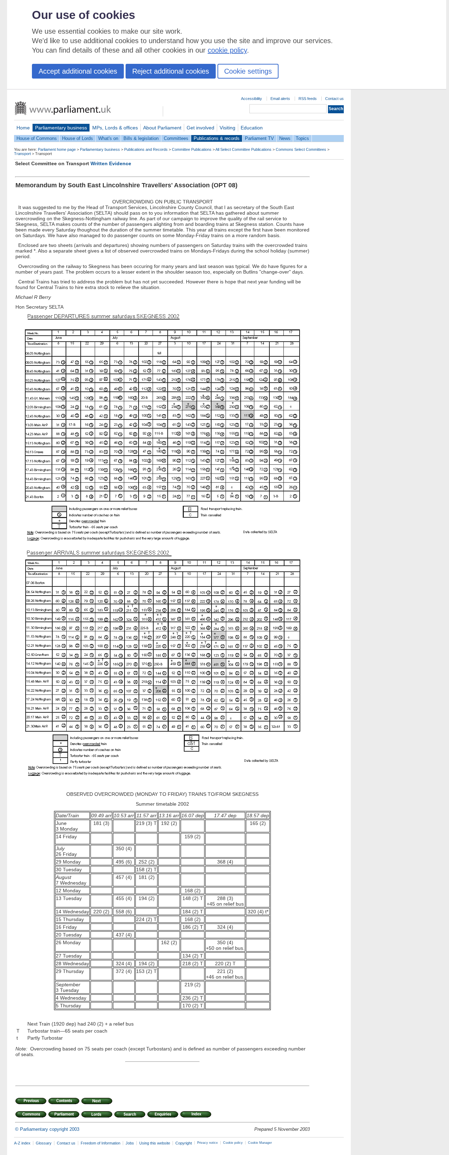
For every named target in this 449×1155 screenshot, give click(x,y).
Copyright (183, 1143)
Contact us (334, 98)
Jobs (130, 1143)
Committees (176, 138)
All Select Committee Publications (243, 149)
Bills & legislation (141, 138)
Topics (302, 138)
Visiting (227, 127)
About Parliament (162, 127)
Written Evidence (111, 163)
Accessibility (251, 98)
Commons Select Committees (301, 149)
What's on (108, 138)
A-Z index (22, 1143)
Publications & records (217, 138)
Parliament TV (259, 138)
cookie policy (227, 50)
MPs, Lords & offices (115, 127)
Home (23, 127)
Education (252, 127)
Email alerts (280, 98)
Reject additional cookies (170, 71)
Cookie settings (248, 71)
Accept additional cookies (78, 71)
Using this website (154, 1143)
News (284, 138)
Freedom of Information (100, 1143)
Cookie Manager (260, 1142)
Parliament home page (57, 149)
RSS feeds (308, 98)
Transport (22, 154)
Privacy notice (207, 1142)
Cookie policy (233, 1142)
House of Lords (77, 138)
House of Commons (36, 138)
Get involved (200, 127)
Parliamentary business (61, 127)
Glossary (44, 1143)
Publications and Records (146, 149)
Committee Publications (192, 149)
